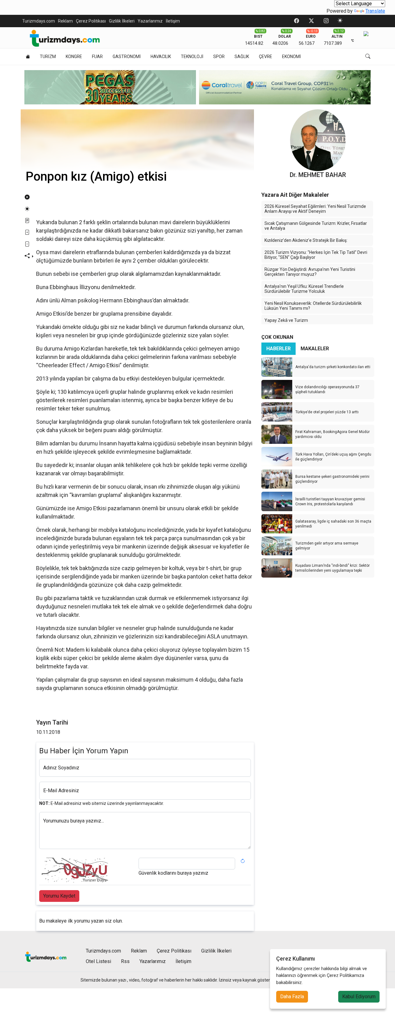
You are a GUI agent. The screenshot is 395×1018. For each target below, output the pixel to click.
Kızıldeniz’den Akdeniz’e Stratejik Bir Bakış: (305, 240)
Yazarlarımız (150, 21)
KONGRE (74, 56)
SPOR (219, 56)
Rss (125, 961)
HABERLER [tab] (278, 348)
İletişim (173, 21)
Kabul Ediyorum (359, 996)
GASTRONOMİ (127, 56)
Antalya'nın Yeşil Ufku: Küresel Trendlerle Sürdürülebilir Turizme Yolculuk (304, 289)
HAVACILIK (161, 56)
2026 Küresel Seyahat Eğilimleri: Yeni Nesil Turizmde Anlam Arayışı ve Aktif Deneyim (315, 209)
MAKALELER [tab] (315, 348)
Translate (375, 11)
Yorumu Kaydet (59, 896)
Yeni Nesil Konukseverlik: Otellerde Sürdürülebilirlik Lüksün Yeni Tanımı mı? (313, 306)
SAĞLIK (242, 56)
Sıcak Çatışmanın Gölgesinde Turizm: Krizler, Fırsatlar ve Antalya (315, 226)
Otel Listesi (98, 961)
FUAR (97, 56)
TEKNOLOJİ (192, 56)
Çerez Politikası (91, 21)
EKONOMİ (291, 56)
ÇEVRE (265, 56)
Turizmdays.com (38, 21)
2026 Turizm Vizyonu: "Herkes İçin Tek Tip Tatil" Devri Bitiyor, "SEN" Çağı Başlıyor (315, 255)
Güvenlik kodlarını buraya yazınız (173, 873)
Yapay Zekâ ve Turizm (286, 320)
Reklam (65, 21)
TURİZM (48, 56)
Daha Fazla (292, 996)
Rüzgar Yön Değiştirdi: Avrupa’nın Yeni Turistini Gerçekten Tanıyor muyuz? (309, 272)
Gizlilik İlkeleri (122, 21)
